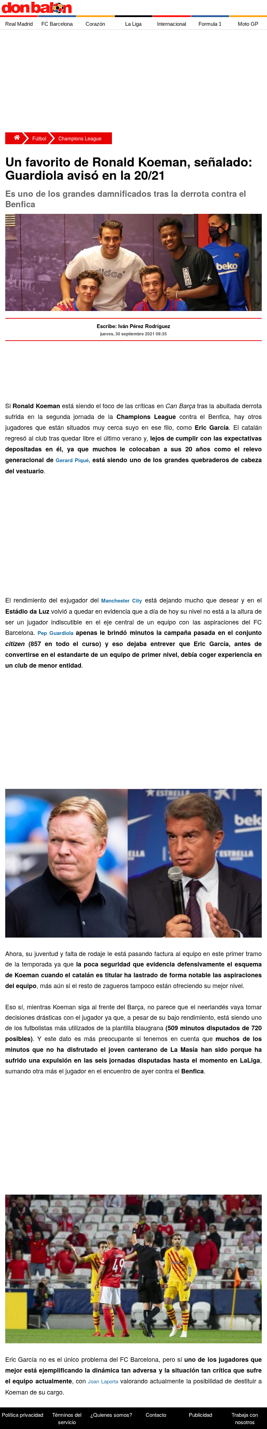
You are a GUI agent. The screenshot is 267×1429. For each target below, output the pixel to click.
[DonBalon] (13, 138)
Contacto (156, 1414)
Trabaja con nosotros (245, 1418)
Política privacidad (22, 1414)
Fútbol (39, 138)
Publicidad (200, 1414)
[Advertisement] (135, 82)
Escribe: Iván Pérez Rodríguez (133, 326)
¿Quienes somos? (111, 1414)
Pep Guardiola (55, 633)
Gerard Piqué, (73, 460)
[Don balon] (125, 8)
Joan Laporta (103, 1381)
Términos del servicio (66, 1418)
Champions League (80, 138)
